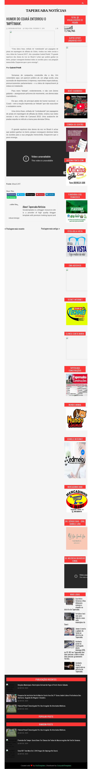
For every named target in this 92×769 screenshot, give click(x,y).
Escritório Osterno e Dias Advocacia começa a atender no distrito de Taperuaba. (75, 604)
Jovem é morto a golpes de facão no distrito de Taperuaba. (81, 633)
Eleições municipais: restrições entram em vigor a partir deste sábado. (43, 685)
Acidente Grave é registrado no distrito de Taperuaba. (80, 667)
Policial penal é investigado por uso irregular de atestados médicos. (42, 706)
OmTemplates (40, 766)
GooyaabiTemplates (64, 766)
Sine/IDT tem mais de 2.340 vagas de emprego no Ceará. (38, 751)
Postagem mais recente (15, 228)
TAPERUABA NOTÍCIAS (46, 11)
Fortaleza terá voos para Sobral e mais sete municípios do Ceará (74, 619)
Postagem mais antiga (49, 228)
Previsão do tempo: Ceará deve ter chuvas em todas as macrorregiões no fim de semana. (49, 740)
